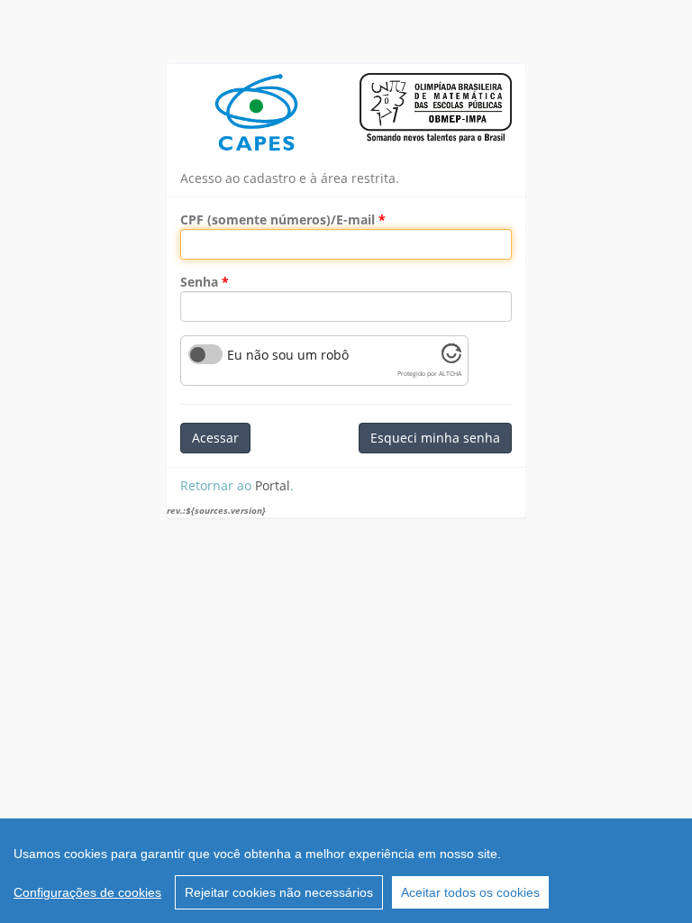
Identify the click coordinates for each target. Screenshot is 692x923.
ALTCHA (450, 374)
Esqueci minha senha (435, 437)
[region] (346, 870)
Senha (199, 281)
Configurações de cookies (87, 892)
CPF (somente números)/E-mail (277, 219)
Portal (272, 485)
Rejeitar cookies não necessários (279, 892)
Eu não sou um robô (288, 355)
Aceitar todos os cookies (470, 892)
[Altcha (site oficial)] (451, 358)
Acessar (215, 437)
